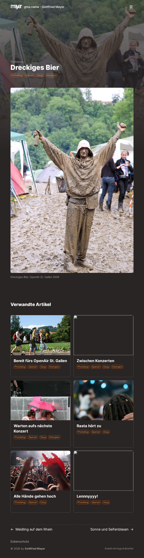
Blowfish (129, 548)
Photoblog (16, 61)
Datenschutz (19, 541)
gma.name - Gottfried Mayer (44, 7)
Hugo (119, 548)
